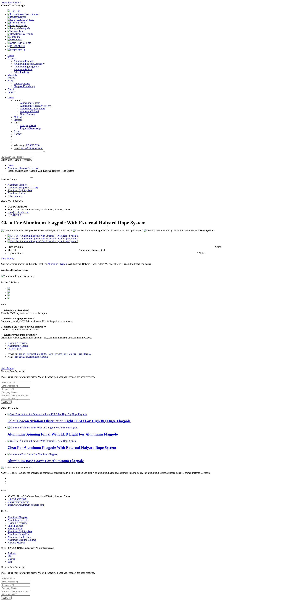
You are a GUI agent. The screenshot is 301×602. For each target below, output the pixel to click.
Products (12, 58)
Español (22, 22)
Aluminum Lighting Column (22, 539)
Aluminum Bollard (23, 69)
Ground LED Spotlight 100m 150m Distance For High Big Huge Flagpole (54, 354)
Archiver (12, 553)
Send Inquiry (7, 258)
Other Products (21, 72)
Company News (22, 83)
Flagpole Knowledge (24, 86)
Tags (10, 561)
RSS (10, 556)
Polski (19, 39)
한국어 (21, 49)
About (11, 89)
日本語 (21, 46)
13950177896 (33, 145)
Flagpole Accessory (17, 343)
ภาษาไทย (26, 43)
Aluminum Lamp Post (18, 534)
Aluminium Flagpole (18, 345)
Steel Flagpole (15, 528)
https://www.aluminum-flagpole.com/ (26, 504)
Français (22, 25)
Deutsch (22, 16)
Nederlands (27, 34)
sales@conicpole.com (31, 148)
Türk (17, 36)
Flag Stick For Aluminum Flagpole (31, 356)
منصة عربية (28, 19)
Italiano (20, 31)
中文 (17, 11)
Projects (11, 78)
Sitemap (12, 559)
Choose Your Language (13, 5)
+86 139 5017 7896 (17, 499)
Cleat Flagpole (15, 348)
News (10, 80)
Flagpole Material (16, 542)
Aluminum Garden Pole (19, 537)
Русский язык (32, 14)
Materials (12, 75)
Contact (11, 92)
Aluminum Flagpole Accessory (29, 63)
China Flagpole (15, 525)
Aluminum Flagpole (24, 61)
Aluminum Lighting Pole (26, 66)
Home (11, 55)
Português (25, 28)
